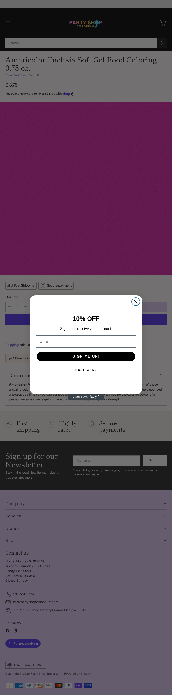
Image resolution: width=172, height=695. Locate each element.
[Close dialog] (136, 302)
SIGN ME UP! (86, 356)
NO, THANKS (86, 370)
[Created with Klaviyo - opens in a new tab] (86, 397)
